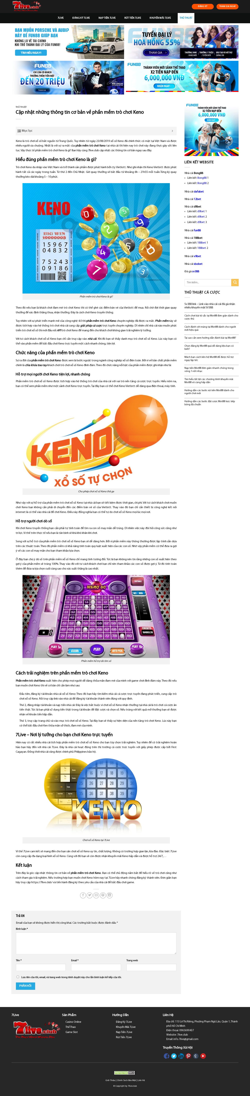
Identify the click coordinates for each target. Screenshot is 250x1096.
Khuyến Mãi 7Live (160, 18)
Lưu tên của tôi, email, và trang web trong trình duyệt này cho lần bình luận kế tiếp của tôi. (71, 977)
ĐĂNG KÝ (203, 6)
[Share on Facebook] (83, 895)
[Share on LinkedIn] (110, 895)
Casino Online (73, 1022)
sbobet (198, 264)
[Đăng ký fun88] (211, 129)
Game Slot (72, 1032)
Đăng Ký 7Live (81, 18)
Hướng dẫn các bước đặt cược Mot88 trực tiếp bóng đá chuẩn (209, 403)
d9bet (201, 211)
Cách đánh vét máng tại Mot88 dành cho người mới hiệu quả (210, 328)
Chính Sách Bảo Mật (126, 1080)
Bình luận (22, 929)
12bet (197, 199)
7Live (61, 18)
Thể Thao (71, 1027)
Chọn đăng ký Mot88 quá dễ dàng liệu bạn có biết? (209, 348)
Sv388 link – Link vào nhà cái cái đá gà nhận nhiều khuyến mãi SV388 (209, 306)
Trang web (132, 960)
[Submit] (235, 282)
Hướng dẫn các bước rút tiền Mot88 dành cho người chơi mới (209, 392)
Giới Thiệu (110, 1080)
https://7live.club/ (41, 882)
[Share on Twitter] (90, 895)
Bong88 (202, 178)
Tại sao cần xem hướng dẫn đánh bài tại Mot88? (210, 338)
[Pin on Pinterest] (103, 895)
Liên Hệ (141, 1080)
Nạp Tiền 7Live (107, 18)
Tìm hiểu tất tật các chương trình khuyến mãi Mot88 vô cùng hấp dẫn (208, 381)
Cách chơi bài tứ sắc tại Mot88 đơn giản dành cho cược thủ (211, 317)
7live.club (132, 1086)
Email (75, 960)
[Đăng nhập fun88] (182, 78)
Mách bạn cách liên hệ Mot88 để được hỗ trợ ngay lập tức (209, 359)
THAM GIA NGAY (227, 6)
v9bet (197, 256)
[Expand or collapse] (172, 131)
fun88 (197, 230)
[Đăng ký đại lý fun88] (68, 42)
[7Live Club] (31, 6)
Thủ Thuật (186, 18)
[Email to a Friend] (96, 895)
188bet (201, 242)
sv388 (195, 271)
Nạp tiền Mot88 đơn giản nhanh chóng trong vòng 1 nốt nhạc (209, 370)
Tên (19, 960)
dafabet (199, 191)
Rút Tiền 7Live (132, 18)
